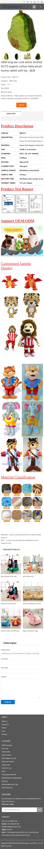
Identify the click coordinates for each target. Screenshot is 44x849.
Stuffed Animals (7, 745)
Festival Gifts (6, 752)
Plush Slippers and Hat (9, 758)
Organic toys (6, 765)
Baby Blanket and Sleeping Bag (11, 778)
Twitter (27, 2)
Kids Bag (5, 781)
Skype (41, 2)
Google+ (31, 2)
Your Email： (5, 668)
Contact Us (5, 724)
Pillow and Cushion (8, 761)
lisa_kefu (9, 829)
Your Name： (5, 659)
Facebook (24, 2)
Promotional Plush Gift (9, 774)
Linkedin (34, 2)
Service (4, 728)
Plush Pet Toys (6, 768)
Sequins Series (6, 755)
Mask (3, 771)
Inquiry (21, 105)
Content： (4, 677)
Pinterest (38, 2)
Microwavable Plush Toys (10, 784)
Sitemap (4, 734)
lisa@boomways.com (14, 827)
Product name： (6, 650)
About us (5, 721)
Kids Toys (13, 81)
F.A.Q (3, 731)
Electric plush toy (7, 788)
